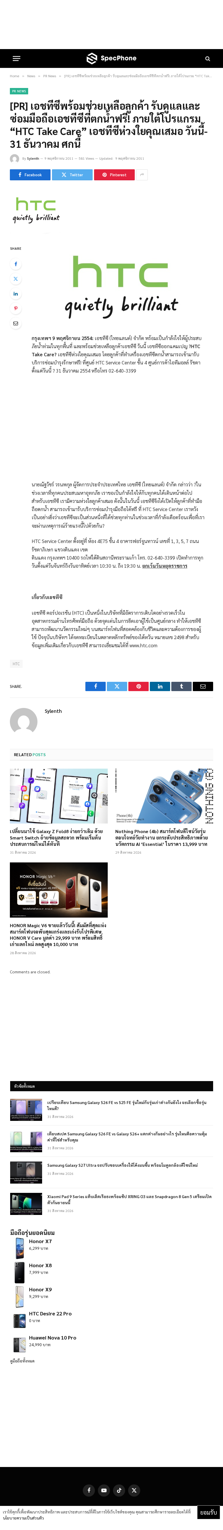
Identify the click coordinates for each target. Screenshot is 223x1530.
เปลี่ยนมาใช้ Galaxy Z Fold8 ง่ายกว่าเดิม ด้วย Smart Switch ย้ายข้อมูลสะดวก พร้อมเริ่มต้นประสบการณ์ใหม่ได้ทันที (56, 837)
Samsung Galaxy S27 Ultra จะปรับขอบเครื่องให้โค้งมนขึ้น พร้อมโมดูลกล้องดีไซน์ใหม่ (122, 1165)
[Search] (207, 58)
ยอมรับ (208, 1512)
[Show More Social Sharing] (142, 174)
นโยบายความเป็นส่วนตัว (23, 1517)
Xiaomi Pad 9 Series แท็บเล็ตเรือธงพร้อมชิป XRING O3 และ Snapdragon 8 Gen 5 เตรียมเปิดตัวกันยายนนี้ (129, 1199)
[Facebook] (15, 264)
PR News (19, 91)
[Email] (15, 323)
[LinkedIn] (15, 293)
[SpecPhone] (111, 58)
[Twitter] (15, 279)
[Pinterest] (15, 308)
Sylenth (33, 158)
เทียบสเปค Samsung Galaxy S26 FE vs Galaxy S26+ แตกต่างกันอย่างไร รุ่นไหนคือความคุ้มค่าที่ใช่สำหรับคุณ (127, 1136)
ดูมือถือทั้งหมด (22, 1360)
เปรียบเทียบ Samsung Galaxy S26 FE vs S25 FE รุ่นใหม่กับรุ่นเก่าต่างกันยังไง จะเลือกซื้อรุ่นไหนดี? (126, 1105)
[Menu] (16, 58)
